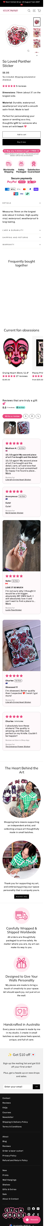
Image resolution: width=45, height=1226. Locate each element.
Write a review (12, 416)
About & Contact (10, 1196)
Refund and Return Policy (15, 1158)
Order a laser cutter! (12, 1148)
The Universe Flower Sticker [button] (18, 741)
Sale (4, 1191)
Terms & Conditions (12, 1124)
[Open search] (25, 416)
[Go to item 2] (23, 427)
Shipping (19, 77)
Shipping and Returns (15, 237)
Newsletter (8, 1114)
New (4, 1168)
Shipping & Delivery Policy (15, 1119)
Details (6, 203)
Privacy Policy (9, 1153)
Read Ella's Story (21, 894)
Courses (6, 1110)
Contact (6, 1095)
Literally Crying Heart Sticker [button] (18, 479)
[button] (9, 86)
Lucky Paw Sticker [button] (14, 610)
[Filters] (32, 416)
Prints (5, 1172)
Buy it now (21, 142)
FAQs (5, 1105)
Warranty (8, 244)
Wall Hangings (9, 1177)
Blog (4, 1139)
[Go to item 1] (10, 427)
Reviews (6, 1100)
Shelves (6, 1182)
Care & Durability (13, 230)
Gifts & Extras (9, 1187)
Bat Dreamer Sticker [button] (15, 513)
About (5, 1134)
